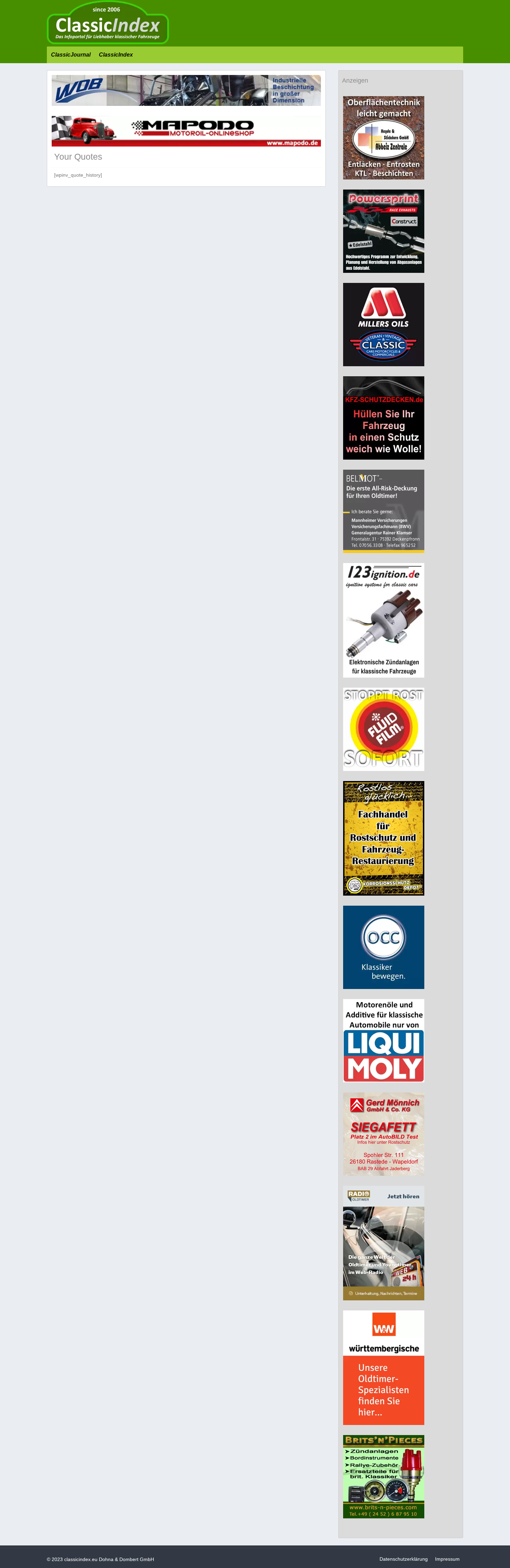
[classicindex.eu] (108, 42)
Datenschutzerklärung (404, 1559)
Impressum (447, 1559)
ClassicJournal (71, 55)
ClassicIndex (116, 55)
